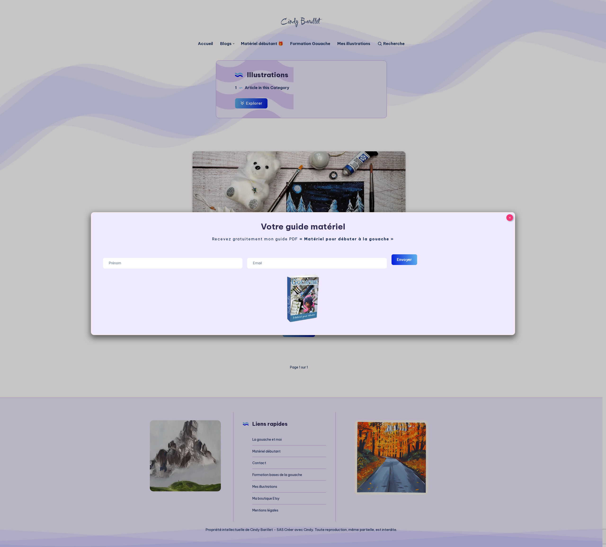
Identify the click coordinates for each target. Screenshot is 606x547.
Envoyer (404, 259)
